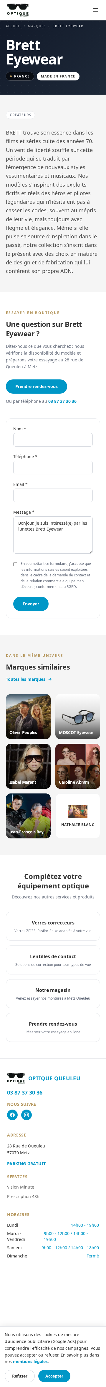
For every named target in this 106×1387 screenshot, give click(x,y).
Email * (20, 484)
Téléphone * (25, 456)
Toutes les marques (25, 679)
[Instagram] (26, 1115)
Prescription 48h (23, 1196)
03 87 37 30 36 (62, 401)
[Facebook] (12, 1115)
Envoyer (31, 604)
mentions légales (30, 1361)
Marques (37, 26)
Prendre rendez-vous (36, 386)
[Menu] (95, 10)
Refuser (19, 1376)
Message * (23, 512)
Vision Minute (20, 1187)
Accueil (13, 26)
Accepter (54, 1376)
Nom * (19, 428)
